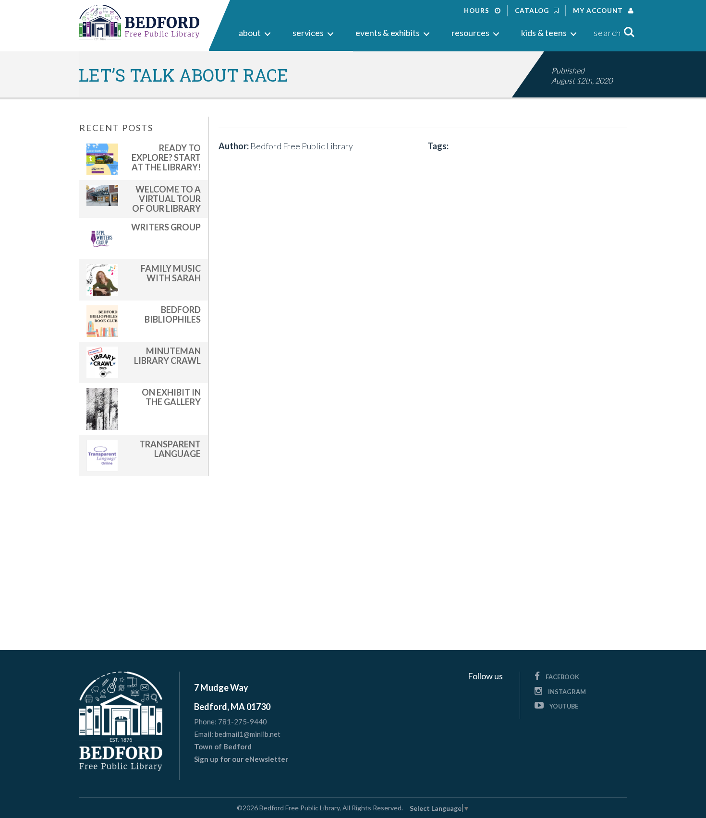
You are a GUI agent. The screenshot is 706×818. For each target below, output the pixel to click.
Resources (470, 32)
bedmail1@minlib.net (247, 734)
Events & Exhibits (387, 32)
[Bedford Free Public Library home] (139, 23)
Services (308, 32)
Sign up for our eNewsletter (241, 759)
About (250, 32)
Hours (477, 10)
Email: (203, 734)
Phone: (205, 721)
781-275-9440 (242, 721)
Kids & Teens (544, 32)
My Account (599, 10)
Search (607, 32)
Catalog (533, 10)
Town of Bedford (223, 746)
